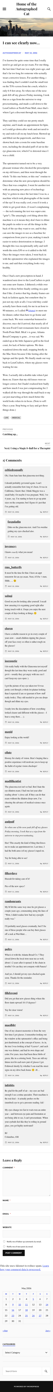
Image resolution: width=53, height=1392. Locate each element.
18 (26, 1310)
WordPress (33, 1386)
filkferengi (11, 993)
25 (26, 1315)
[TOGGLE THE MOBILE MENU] (4, 9)
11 (26, 1304)
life (6, 418)
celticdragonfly (14, 470)
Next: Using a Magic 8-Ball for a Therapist (27, 448)
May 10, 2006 (31, 53)
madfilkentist (13, 781)
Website (7, 1227)
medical (16, 418)
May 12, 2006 (13, 983)
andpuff (9, 821)
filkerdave (11, 873)
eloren (9, 628)
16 (13, 1310)
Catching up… (10, 434)
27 (40, 1315)
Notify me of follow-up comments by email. (24, 1241)
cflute (8, 752)
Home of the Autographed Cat (26, 8)
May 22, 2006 (13, 1142)
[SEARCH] (46, 1371)
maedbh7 (10, 1025)
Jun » (47, 1330)
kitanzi (31, 310)
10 (19, 1304)
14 (47, 1304)
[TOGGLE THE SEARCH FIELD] (48, 9)
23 (13, 1315)
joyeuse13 (10, 546)
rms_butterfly (13, 567)
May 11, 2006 (13, 863)
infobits (9, 1085)
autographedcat (12, 53)
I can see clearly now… (21, 42)
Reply (45, 512)
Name (6, 1200)
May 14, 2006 (13, 1015)
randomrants (13, 901)
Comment (9, 1167)
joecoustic (11, 661)
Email (7, 1214)
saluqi (8, 596)
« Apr (5, 1330)
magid (8, 731)
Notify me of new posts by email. (20, 1246)
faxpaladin (14, 521)
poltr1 (8, 949)
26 (33, 1315)
